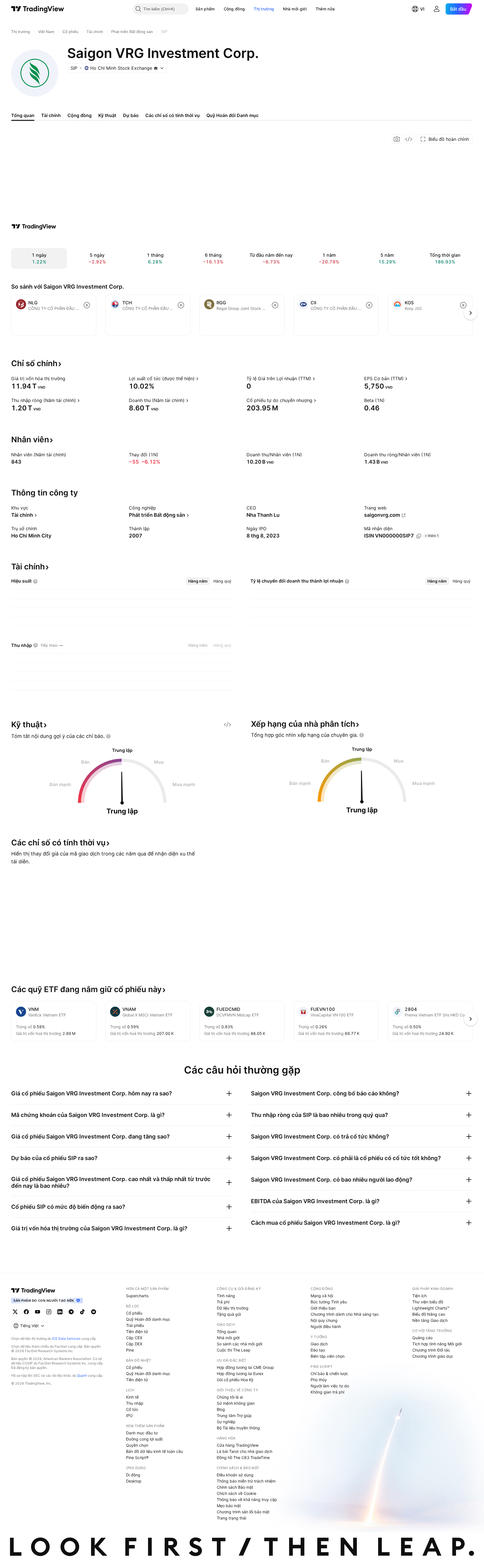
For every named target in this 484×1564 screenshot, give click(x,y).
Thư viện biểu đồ (427, 1301)
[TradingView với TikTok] (82, 1312)
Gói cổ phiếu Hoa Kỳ (235, 1379)
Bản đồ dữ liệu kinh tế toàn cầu (154, 1451)
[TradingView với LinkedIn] (60, 1312)
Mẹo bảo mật (229, 1505)
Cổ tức (132, 1409)
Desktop (133, 1481)
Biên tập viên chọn (328, 1356)
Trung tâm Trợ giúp (234, 1415)
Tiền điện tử (137, 1331)
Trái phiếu (135, 1325)
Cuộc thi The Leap (233, 1350)
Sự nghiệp (226, 1421)
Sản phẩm (205, 8)
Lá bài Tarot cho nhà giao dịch (244, 1451)
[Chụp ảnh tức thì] (397, 139)
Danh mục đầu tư (142, 1432)
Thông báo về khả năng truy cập (247, 1499)
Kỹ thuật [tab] (107, 115)
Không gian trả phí (327, 1392)
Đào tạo (318, 1350)
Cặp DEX (134, 1343)
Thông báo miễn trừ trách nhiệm (246, 1481)
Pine (130, 1350)
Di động (133, 1474)
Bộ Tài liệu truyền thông (238, 1427)
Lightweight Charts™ (431, 1308)
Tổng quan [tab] (22, 115)
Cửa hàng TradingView (238, 1445)
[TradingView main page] (33, 1290)
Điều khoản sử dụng (235, 1474)
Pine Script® (137, 1457)
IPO (129, 1415)
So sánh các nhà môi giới (239, 1343)
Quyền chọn (137, 1445)
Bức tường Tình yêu (329, 1301)
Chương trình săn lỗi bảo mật (243, 1511)
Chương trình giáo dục (432, 1356)
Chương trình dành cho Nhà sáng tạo (344, 1314)
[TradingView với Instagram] (49, 1312)
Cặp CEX (134, 1337)
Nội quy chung (324, 1320)
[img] (155, 68)
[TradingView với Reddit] (93, 1312)
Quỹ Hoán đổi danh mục (148, 1319)
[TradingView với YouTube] (37, 1312)
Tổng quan (226, 1331)
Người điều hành (326, 1326)
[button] (219, 9)
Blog (221, 1409)
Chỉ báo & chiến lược (329, 1373)
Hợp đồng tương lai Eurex (240, 1373)
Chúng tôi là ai (230, 1397)
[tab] (198, 581)
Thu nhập (134, 1403)
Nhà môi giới (295, 8)
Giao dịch (319, 1343)
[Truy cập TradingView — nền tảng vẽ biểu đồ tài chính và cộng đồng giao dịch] (34, 226)
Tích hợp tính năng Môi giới (437, 1343)
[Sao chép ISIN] (418, 536)
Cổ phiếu (134, 1313)
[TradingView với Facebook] (26, 1312)
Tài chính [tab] (51, 115)
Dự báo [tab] (131, 115)
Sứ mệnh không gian (236, 1403)
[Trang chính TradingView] (37, 9)
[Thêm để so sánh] (87, 305)
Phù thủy (319, 1379)
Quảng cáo (422, 1337)
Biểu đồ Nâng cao (428, 1314)
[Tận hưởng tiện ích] (408, 139)
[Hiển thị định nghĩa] (68, 378)
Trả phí (223, 1301)
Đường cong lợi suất (144, 1439)
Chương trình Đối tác (431, 1350)
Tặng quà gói (229, 1314)
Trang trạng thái (231, 1518)
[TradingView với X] (15, 1312)
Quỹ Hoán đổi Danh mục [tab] (232, 115)
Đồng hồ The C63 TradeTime (243, 1457)
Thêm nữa (325, 8)
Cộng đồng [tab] (80, 115)
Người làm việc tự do (330, 1385)
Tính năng (226, 1295)
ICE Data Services (66, 1338)
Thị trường (264, 8)
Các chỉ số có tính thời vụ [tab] (172, 115)
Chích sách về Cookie (236, 1493)
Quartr (82, 1375)
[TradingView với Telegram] (71, 1312)
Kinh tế (132, 1397)
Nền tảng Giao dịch (430, 1320)
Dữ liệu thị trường (232, 1308)
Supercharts (137, 1295)
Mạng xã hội (322, 1295)
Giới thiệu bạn (323, 1308)
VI (422, 9)
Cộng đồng (234, 8)
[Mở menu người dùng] (436, 9)
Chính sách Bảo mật (235, 1487)
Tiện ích (419, 1295)
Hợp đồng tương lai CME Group (245, 1367)
